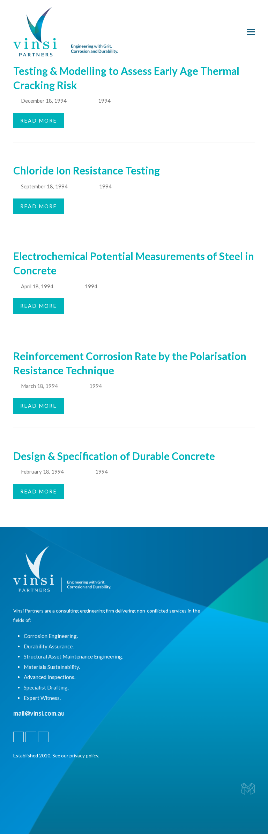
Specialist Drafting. (46, 687)
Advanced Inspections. (49, 677)
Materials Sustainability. (52, 667)
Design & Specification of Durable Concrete (114, 456)
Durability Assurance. (49, 646)
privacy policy (83, 755)
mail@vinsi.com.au (39, 713)
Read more (38, 120)
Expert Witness (42, 698)
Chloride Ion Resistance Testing (86, 170)
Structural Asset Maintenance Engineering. (73, 656)
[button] (251, 31)
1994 (104, 101)
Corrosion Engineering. (51, 636)
